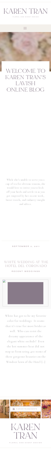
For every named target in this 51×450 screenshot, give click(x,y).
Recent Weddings (26, 271)
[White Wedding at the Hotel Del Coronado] (25, 293)
